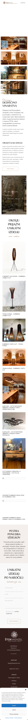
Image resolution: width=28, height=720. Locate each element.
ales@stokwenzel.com (14, 663)
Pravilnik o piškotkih (9, 717)
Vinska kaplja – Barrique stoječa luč (11, 314)
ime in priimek (9, 588)
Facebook (14, 653)
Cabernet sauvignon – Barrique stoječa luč (13, 277)
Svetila (14, 684)
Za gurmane (14, 687)
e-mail (6, 594)
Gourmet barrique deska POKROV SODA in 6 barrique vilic (13, 518)
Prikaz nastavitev (14, 714)
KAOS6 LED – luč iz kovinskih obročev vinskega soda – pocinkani (12, 433)
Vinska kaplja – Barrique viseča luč (13, 369)
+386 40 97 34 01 (14, 669)
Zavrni (14, 709)
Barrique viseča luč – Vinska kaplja (12, 344)
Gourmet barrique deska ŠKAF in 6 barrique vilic (13, 496)
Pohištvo (14, 680)
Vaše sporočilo (9, 600)
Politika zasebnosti (18, 717)
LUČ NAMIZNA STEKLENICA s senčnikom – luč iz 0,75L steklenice (11, 472)
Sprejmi (14, 705)
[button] (25, 689)
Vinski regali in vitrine (14, 677)
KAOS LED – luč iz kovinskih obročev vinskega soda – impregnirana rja (12, 407)
